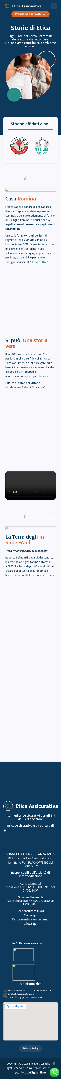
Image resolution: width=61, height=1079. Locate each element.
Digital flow (38, 1072)
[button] (54, 6)
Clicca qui (30, 915)
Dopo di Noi (39, 262)
